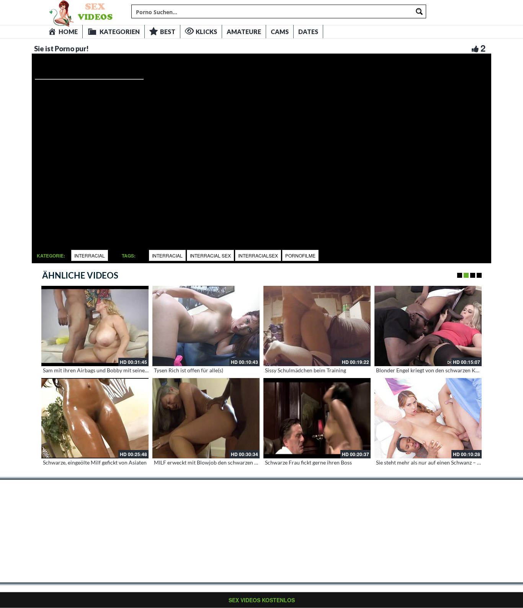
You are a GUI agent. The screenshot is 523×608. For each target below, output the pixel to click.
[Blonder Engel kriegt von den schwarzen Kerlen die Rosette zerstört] (428, 326)
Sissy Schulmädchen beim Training (305, 370)
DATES (308, 31)
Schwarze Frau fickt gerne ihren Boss (308, 462)
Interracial (89, 255)
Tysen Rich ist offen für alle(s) (188, 370)
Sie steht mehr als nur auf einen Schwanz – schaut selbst (442, 462)
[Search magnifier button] (419, 11)
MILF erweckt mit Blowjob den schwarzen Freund (212, 462)
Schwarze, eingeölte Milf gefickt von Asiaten (95, 462)
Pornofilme (300, 255)
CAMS (280, 31)
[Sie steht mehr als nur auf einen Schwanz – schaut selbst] (428, 418)
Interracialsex (258, 255)
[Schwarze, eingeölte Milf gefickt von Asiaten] (95, 418)
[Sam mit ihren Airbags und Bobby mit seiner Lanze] (95, 326)
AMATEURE (244, 31)
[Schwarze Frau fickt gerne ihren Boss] (317, 418)
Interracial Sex (210, 255)
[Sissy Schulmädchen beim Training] (317, 326)
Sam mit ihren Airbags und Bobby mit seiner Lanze (102, 370)
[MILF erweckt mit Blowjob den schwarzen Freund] (206, 418)
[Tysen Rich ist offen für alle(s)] (206, 326)
